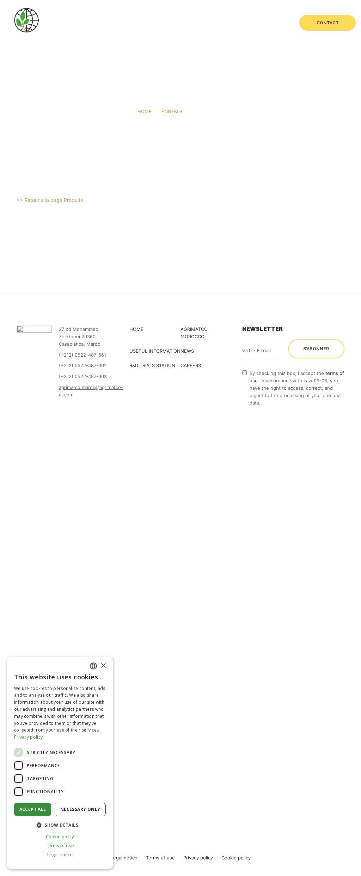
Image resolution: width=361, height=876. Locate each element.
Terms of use (160, 857)
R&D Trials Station (229, 23)
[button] (60, 825)
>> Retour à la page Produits (50, 200)
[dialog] (60, 763)
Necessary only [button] (80, 809)
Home (57, 23)
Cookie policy (236, 857)
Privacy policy (198, 857)
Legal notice (124, 857)
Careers (273, 23)
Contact (328, 22)
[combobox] (93, 666)
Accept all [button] (32, 809)
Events (187, 23)
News (160, 23)
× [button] (103, 665)
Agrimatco (88, 23)
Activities (131, 23)
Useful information (154, 351)
